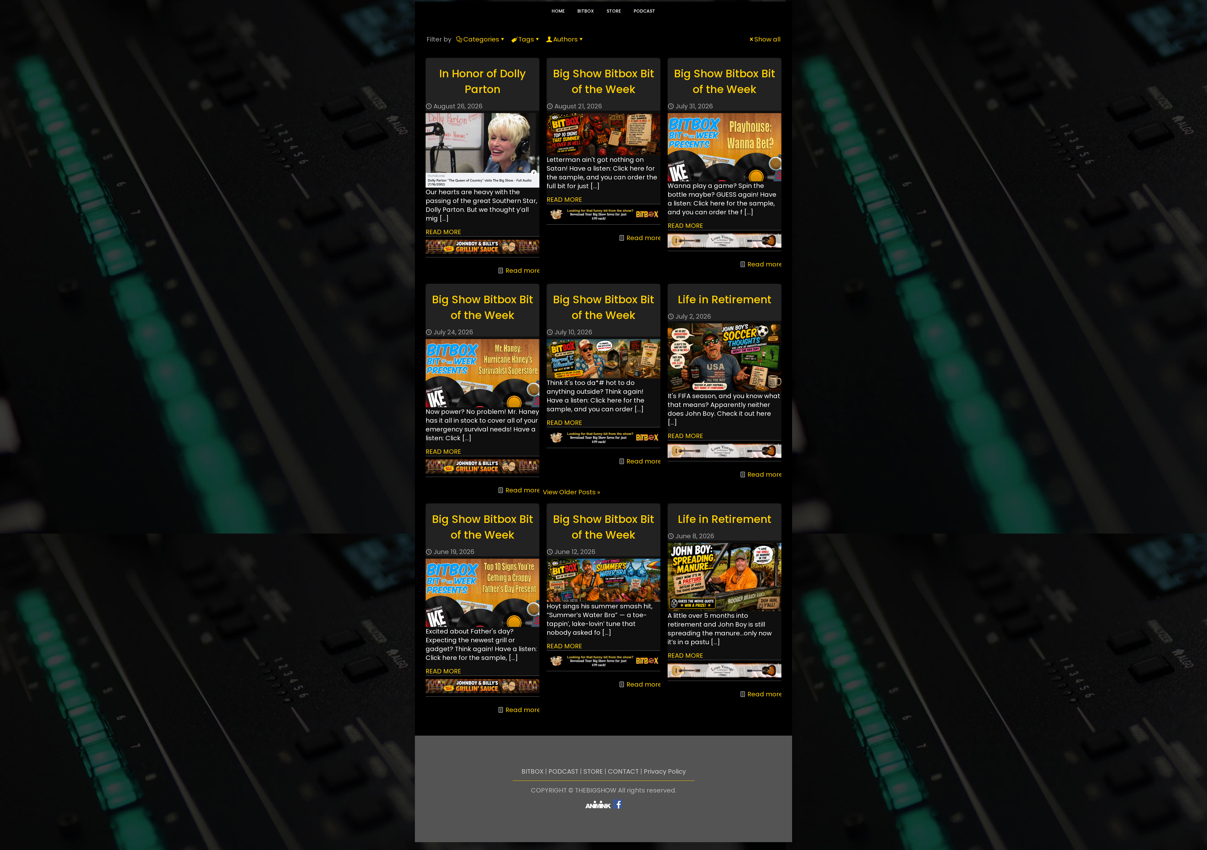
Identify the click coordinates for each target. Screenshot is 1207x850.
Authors (565, 39)
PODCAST (563, 771)
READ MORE (443, 232)
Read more (523, 270)
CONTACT (623, 771)
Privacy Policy (665, 771)
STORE (593, 771)
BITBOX (532, 771)
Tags (526, 39)
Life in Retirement (724, 299)
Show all (767, 39)
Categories (481, 39)
